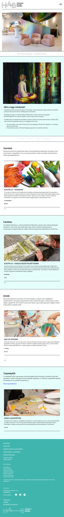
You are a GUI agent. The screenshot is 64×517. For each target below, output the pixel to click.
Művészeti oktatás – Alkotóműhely (13, 449)
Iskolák (38, 138)
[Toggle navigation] (61, 4)
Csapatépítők (47, 138)
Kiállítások (6, 443)
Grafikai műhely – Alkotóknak (11, 452)
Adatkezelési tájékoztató (10, 504)
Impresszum (6, 500)
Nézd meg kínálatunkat (10, 384)
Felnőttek (30, 138)
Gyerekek (21, 138)
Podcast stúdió (7, 457)
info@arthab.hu (6, 492)
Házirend (5, 502)
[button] (53, 184)
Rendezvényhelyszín (9, 454)
